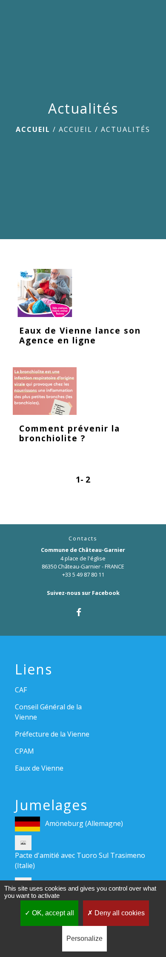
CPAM (24, 751)
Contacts (83, 538)
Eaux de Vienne (39, 768)
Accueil (33, 129)
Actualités (125, 129)
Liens (33, 669)
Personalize (84, 938)
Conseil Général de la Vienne (48, 712)
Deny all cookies (119, 913)
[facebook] (82, 612)
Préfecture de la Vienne (52, 734)
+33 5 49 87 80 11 (83, 574)
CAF (21, 689)
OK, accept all (52, 913)
